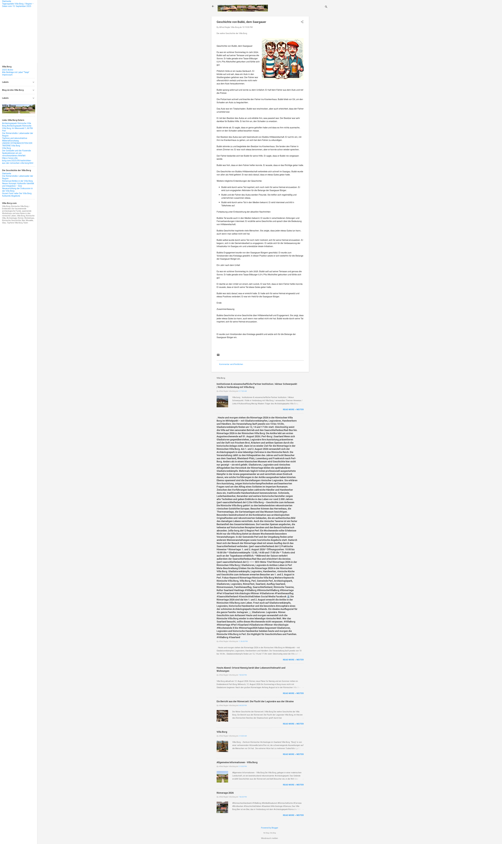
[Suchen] (326, 7)
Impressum (7, 75)
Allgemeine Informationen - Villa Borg (237, 762)
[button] (302, 22)
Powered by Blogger (269, 828)
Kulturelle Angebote (11, 196)
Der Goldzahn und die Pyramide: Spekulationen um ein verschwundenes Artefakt (16, 153)
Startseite (6, 1)
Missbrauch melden (269, 838)
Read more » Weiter (293, 409)
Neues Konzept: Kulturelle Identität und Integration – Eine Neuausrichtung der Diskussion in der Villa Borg (18, 187)
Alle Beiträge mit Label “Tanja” (15, 72)
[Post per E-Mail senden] (218, 356)
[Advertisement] (319, 55)
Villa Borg (224, 6)
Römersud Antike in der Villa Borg (17, 181)
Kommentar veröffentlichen (231, 364)
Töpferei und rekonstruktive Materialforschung (14, 139)
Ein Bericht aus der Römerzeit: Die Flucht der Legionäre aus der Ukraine (255, 701)
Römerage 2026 (225, 792)
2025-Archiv (7, 70)
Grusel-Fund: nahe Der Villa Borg (17, 193)
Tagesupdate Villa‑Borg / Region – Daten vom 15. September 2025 (18, 4)
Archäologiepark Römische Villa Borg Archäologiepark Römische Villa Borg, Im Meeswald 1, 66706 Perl (17, 127)
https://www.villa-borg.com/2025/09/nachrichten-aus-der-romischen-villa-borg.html (17, 160)
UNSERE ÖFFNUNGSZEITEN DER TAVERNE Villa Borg (17, 144)
